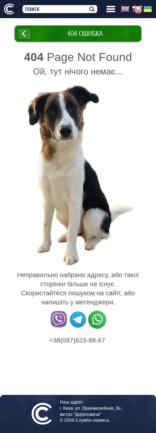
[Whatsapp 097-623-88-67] (97, 327)
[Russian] (137, 9)
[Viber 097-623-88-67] (59, 327)
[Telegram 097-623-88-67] (78, 327)
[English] (126, 9)
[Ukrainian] (149, 9)
